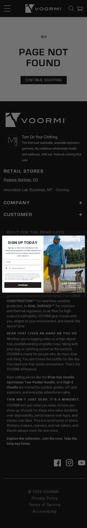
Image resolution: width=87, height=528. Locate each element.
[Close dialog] (82, 238)
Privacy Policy (25, 279)
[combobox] (7, 268)
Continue (22, 285)
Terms (31, 279)
